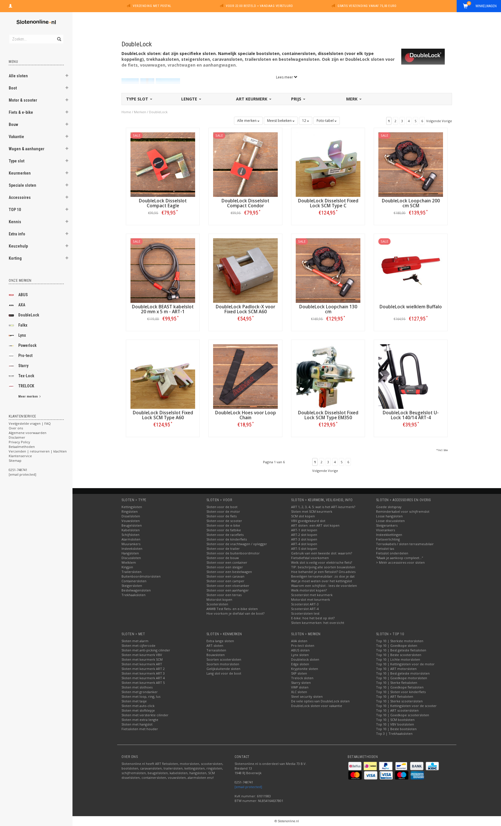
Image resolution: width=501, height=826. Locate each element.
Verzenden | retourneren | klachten (38, 451)
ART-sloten (214, 645)
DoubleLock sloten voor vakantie (316, 706)
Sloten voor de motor (223, 511)
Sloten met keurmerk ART (141, 664)
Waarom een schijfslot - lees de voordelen (324, 585)
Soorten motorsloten (222, 664)
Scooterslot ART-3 (305, 604)
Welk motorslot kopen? (309, 590)
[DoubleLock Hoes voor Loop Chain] (245, 376)
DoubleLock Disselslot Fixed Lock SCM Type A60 (163, 415)
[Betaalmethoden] (355, 765)
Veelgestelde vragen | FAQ (30, 423)
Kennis (15, 221)
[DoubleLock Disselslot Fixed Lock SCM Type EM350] (328, 376)
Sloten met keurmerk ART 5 (143, 682)
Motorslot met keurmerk (310, 599)
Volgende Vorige (439, 121)
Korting (15, 258)
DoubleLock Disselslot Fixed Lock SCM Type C (328, 203)
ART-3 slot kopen (304, 539)
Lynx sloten (300, 655)
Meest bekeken (280, 120)
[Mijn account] (10, 5)
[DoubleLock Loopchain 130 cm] (328, 270)
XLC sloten (299, 692)
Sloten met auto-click (138, 706)
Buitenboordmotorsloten (141, 576)
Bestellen (162, 224)
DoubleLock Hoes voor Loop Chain (245, 415)
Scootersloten (217, 604)
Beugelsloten (131, 525)
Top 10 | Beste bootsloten (396, 729)
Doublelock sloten (305, 659)
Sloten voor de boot (221, 507)
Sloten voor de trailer (223, 548)
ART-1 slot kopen (304, 530)
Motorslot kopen (219, 599)
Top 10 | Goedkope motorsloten (401, 678)
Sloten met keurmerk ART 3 (143, 673)
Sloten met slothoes (137, 687)
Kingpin (127, 567)
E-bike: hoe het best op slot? (313, 618)
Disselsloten (130, 516)
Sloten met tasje (134, 701)
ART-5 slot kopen (304, 548)
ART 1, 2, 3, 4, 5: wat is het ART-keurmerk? (323, 507)
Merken (140, 112)
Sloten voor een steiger (224, 567)
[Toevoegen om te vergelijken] (165, 212)
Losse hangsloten (389, 516)
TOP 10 (15, 209)
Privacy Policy (19, 442)
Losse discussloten (390, 521)
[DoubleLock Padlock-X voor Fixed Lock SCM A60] (245, 270)
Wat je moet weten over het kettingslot (321, 581)
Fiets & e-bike (21, 112)
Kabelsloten (130, 530)
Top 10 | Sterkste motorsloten (399, 641)
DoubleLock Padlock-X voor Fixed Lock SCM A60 (245, 309)
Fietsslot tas (385, 548)
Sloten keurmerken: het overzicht (317, 622)
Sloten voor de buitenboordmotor (233, 553)
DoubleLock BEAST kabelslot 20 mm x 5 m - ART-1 (163, 309)
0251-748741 (18, 470)
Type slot (16, 161)
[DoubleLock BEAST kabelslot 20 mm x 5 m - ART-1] (162, 270)
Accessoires (20, 197)
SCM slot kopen (303, 516)
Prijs (296, 99)
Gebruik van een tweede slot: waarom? (321, 553)
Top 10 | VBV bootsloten (395, 724)
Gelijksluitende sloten (223, 668)
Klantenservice (20, 456)
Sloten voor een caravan (225, 576)
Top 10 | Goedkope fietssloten (400, 687)
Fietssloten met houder (139, 729)
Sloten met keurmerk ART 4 (143, 678)
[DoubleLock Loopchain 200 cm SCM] (410, 164)
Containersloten (133, 581)
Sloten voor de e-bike (223, 525)
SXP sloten (299, 673)
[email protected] (248, 787)
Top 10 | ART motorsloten (396, 668)
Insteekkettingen (389, 534)
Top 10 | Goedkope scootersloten (402, 715)
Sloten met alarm (134, 641)
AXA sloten (299, 641)
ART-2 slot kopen (304, 534)
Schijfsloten (130, 534)
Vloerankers (385, 530)
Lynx (22, 335)
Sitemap (15, 460)
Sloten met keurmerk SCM (142, 659)
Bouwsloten (215, 655)
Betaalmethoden (22, 446)
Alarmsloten (130, 539)
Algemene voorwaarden (27, 433)
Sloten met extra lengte (139, 719)
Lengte (189, 99)
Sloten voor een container (226, 562)
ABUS (23, 294)
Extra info (17, 234)
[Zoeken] (59, 36)
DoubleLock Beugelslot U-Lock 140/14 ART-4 (411, 415)
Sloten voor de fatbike (223, 530)
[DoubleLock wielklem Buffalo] (410, 270)
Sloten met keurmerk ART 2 (143, 668)
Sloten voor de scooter (224, 521)
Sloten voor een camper (225, 581)
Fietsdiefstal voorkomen (310, 558)
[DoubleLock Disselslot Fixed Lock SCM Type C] (328, 164)
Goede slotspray (389, 507)
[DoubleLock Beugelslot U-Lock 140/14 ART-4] (410, 376)
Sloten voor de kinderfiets (226, 539)
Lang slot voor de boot (223, 673)
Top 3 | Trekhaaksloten (394, 733)
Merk (352, 99)
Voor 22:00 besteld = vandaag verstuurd (259, 6)
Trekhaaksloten (133, 595)
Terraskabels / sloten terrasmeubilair (405, 544)
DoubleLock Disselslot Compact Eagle (163, 203)
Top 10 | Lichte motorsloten (398, 659)
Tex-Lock (26, 375)
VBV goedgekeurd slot (308, 521)
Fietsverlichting (388, 539)
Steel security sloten (307, 696)
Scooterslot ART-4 (305, 609)
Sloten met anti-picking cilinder (145, 650)
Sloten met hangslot (137, 724)
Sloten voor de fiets (221, 516)
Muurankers (130, 544)
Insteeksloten (131, 548)
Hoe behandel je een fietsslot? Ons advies (323, 571)
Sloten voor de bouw (222, 558)
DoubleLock (28, 315)
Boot (13, 88)
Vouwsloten (130, 521)
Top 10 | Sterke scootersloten (399, 701)
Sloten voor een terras (224, 595)
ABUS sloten (300, 650)
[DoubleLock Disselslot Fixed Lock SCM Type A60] (162, 376)
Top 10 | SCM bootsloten (395, 719)
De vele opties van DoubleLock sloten (320, 701)
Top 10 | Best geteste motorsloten (403, 673)
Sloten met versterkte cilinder (144, 715)
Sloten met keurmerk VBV (141, 655)
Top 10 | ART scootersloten (397, 710)
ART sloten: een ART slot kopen (315, 525)
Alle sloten (18, 76)
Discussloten (131, 558)
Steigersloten (131, 585)
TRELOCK (26, 386)
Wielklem (128, 562)
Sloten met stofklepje (138, 710)
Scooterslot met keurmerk (312, 595)
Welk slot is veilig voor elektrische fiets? (321, 562)
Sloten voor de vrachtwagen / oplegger (236, 544)
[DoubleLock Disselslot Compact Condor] (245, 164)
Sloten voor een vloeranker (227, 585)
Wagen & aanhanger (26, 148)
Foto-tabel (326, 120)
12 (304, 120)
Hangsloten (130, 553)
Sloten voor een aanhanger (227, 590)
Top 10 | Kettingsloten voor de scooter (406, 706)
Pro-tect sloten (302, 645)
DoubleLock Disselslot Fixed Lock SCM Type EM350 (328, 415)
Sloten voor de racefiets (225, 534)
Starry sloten (301, 682)
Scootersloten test (305, 613)
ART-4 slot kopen (304, 544)
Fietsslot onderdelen (392, 553)
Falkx (22, 325)
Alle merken (247, 120)
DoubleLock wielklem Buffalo (411, 307)
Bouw (13, 124)
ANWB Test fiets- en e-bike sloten (232, 609)
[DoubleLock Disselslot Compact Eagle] (162, 164)
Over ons (16, 428)
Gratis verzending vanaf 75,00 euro (366, 6)
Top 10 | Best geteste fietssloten (401, 650)
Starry (23, 365)
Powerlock (27, 345)
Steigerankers (386, 525)
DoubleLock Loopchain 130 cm (328, 309)
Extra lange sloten (220, 641)
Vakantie (16, 136)
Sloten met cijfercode (138, 645)
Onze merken (20, 281)
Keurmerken (20, 173)
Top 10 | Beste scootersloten (398, 655)
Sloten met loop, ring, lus (140, 696)
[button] (67, 76)
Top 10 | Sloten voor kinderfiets (401, 692)
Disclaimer (17, 437)
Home (126, 112)
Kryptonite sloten (304, 668)
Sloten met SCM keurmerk (311, 511)
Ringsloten (129, 511)
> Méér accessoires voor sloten (400, 562)
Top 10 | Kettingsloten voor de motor (405, 664)
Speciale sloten (22, 185)
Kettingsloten (131, 507)
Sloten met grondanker (139, 692)
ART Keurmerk (252, 99)
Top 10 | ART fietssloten (394, 696)
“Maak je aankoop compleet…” (399, 558)
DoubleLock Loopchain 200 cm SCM (411, 203)
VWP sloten (299, 687)
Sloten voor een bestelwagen (229, 571)
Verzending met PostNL (152, 6)
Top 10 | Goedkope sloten (396, 645)
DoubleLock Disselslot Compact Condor (245, 203)
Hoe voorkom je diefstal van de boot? (235, 613)
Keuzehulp (18, 246)
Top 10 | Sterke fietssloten (396, 682)
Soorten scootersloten (223, 659)
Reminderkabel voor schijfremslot (402, 511)
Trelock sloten (302, 678)
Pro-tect (25, 355)
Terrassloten (216, 650)
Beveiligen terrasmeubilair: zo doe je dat (323, 576)
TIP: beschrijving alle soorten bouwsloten (323, 567)
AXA (21, 305)
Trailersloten (131, 571)
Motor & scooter (23, 100)
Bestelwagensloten (136, 590)
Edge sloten (300, 664)
